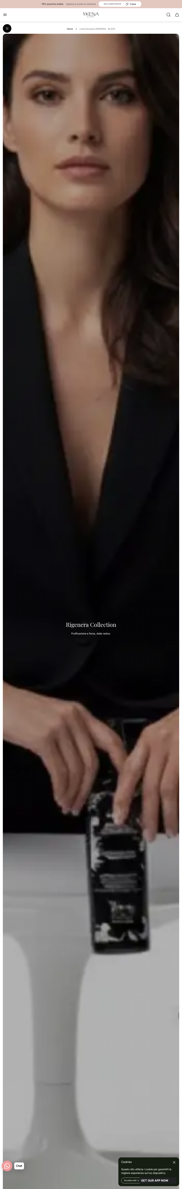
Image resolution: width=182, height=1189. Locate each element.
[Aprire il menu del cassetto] (5, 15)
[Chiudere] (174, 1162)
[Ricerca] (168, 15)
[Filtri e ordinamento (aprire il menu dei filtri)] (7, 28)
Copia (133, 4)
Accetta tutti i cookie (134, 1180)
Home (70, 29)
